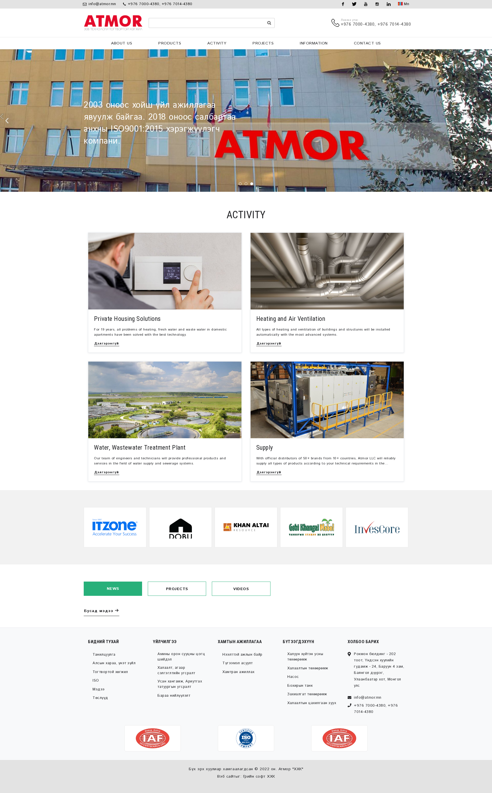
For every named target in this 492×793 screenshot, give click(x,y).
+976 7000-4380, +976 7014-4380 (159, 4)
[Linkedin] (388, 4)
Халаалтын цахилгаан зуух (311, 703)
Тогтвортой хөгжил (110, 672)
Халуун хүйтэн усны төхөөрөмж (305, 656)
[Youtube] (366, 4)
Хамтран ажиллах (238, 672)
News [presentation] (113, 589)
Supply (264, 447)
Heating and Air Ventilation (290, 318)
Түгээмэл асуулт (237, 663)
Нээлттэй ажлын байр (242, 654)
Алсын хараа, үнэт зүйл (114, 663)
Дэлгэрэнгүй (106, 343)
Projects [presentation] (177, 589)
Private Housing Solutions (127, 318)
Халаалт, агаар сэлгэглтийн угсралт (176, 670)
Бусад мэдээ (98, 611)
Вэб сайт (226, 776)
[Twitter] (354, 4)
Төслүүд (100, 698)
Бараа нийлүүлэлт (173, 695)
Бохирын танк (300, 685)
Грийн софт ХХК (259, 776)
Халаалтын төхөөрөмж (307, 668)
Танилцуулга (104, 654)
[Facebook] (343, 4)
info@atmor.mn (102, 4)
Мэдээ (99, 689)
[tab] (113, 589)
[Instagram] (377, 4)
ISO (96, 680)
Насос (293, 677)
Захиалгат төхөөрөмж (307, 694)
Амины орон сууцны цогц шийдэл (181, 656)
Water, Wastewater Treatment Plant (140, 447)
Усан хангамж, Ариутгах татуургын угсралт (179, 684)
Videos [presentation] (241, 589)
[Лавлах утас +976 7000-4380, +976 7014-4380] (336, 23)
